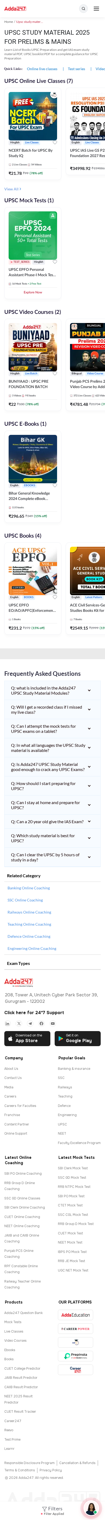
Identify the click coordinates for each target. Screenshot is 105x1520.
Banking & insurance (74, 1069)
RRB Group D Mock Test (76, 1224)
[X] (19, 1023)
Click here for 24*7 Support (34, 1012)
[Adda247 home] (15, 8)
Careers (10, 1096)
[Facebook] (41, 1023)
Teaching (65, 1096)
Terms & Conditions (19, 1470)
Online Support (15, 1133)
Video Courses (15, 1340)
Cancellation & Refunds (77, 1463)
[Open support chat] (91, 1508)
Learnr (9, 1449)
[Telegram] (30, 1023)
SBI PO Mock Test (71, 1196)
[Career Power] (75, 1328)
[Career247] (75, 1370)
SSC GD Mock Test (72, 1177)
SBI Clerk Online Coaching (24, 1207)
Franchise (12, 1115)
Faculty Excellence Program (79, 1143)
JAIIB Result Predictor (20, 1378)
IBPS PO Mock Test (72, 1252)
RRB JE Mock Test (71, 1261)
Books (9, 1359)
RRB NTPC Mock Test (74, 1187)
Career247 (12, 1421)
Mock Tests (13, 1322)
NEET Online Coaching (22, 1226)
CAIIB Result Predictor (21, 1387)
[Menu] (96, 8)
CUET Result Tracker (20, 1411)
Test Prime (12, 1439)
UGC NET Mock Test (73, 1270)
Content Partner (16, 1124)
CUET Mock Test (70, 1233)
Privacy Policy (51, 1470)
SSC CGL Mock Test (73, 1215)
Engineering (67, 1115)
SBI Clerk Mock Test (73, 1168)
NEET (62, 1133)
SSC (61, 1078)
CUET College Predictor (22, 1368)
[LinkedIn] (7, 1023)
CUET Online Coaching (22, 1217)
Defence (64, 1106)
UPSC (62, 1124)
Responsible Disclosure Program (29, 1463)
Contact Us (13, 1078)
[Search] (83, 8)
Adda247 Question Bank (23, 1313)
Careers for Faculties (20, 1106)
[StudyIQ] (75, 1342)
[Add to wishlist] (55, 143)
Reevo (8, 1430)
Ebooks (9, 1350)
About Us (11, 1069)
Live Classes (13, 1331)
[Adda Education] (75, 1315)
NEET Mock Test (70, 1242)
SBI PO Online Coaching (23, 1173)
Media (8, 1087)
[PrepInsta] (75, 1356)
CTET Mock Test (70, 1205)
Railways (65, 1087)
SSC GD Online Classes (22, 1198)
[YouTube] (53, 1023)
